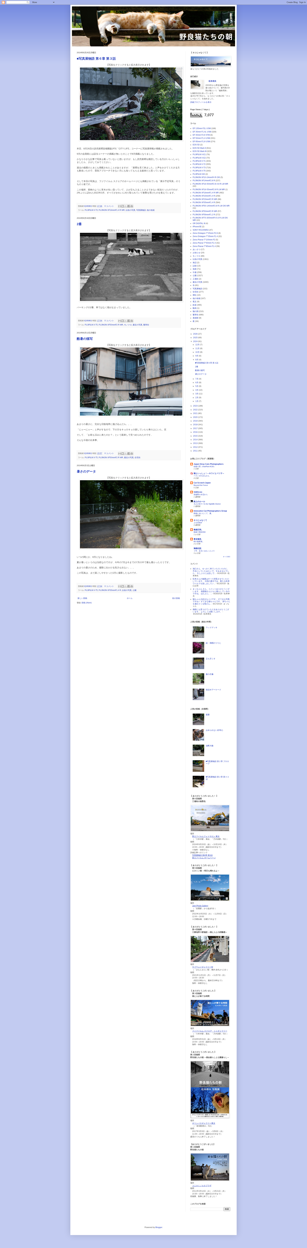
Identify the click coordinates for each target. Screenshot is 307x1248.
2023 (195, 406)
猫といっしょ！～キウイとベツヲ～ (209, 473)
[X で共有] (125, 206)
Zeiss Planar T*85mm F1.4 (204, 246)
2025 (195, 337)
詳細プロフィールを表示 (200, 102)
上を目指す (198, 523)
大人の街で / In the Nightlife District (207, 504)
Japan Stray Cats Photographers (209, 464)
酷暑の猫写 (85, 338)
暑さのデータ (86, 471)
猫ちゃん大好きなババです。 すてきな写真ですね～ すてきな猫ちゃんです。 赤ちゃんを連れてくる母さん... (211, 601)
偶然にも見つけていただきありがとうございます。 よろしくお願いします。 (211, 610)
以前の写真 (130, 210)
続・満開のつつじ (213, 643)
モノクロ (128, 325)
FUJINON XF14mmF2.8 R (204, 180)
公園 (134, 590)
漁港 (195, 269)
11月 (197, 348)
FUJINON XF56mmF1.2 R (204, 214)
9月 (197, 356)
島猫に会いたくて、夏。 (203, 513)
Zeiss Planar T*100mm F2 (204, 240)
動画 (195, 308)
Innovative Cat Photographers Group (210, 511)
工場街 (195, 279)
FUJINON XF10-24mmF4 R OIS (206, 177)
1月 (197, 401)
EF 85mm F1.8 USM (201, 141)
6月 (197, 382)
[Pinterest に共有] (131, 206)
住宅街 (137, 457)
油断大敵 (209, 746)
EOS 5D (196, 145)
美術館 (195, 318)
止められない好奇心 (214, 730)
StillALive (198, 492)
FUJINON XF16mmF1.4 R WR (112, 210)
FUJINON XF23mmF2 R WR (205, 199)
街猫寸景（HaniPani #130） (204, 466)
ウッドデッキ (211, 627)
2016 (195, 432)
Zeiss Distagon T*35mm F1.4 (205, 236)
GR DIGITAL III (199, 223)
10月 (197, 352)
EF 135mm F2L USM (202, 128)
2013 (195, 443)
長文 (195, 301)
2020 (195, 417)
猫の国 (195, 311)
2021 (195, 413)
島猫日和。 (198, 530)
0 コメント (109, 206)
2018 (195, 424)
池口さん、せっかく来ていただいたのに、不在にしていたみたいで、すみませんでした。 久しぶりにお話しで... (211, 571)
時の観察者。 (199, 541)
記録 (195, 266)
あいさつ (196, 249)
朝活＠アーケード (213, 690)
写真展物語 (141, 210)
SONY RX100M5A (201, 230)
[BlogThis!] (122, 206)
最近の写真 (137, 325)
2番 (79, 224)
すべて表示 (226, 556)
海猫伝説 (197, 548)
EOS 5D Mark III (199, 151)
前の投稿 (176, 598)
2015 (195, 436)
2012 (195, 447)
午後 (195, 272)
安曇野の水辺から (201, 494)
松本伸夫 (88, 206)
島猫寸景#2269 (199, 532)
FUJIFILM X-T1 (199, 161)
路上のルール (199, 501)
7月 (197, 379)
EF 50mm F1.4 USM (201, 138)
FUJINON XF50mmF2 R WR (111, 325)
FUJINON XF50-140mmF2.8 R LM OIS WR (211, 206)
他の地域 (150, 210)
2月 (197, 397)
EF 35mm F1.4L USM (202, 132)
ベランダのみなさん (201, 476)
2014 (195, 439)
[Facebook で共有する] (128, 206)
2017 (195, 428)
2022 (195, 410)
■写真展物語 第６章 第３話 (96, 58)
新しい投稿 (82, 598)
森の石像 (209, 674)
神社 (195, 295)
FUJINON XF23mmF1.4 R (204, 196)
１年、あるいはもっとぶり (204, 551)
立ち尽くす (210, 659)
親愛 (208, 715)
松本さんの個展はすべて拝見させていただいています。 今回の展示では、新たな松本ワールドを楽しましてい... (211, 581)
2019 (195, 421)
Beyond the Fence (201, 485)
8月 (197, 360)
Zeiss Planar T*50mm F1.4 (204, 243)
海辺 (195, 262)
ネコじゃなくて (200, 520)
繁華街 (146, 325)
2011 (195, 451)
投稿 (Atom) (87, 603)
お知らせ (196, 253)
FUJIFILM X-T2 (199, 164)
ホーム (130, 598)
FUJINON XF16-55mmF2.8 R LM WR (209, 189)
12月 (197, 345)
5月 (197, 386)
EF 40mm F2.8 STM (201, 135)
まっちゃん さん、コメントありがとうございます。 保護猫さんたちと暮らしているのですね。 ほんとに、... (211, 591)
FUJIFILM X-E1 (199, 154)
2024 (195, 341)
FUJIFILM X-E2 (199, 158)
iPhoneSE (197, 226)
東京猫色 (197, 539)
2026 (195, 334)
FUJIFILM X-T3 (91, 210)
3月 (197, 394)
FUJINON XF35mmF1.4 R (110, 590)
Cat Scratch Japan (202, 483)
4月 (197, 390)
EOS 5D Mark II (199, 148)
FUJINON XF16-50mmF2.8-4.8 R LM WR (210, 184)
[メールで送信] (119, 206)
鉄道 (195, 305)
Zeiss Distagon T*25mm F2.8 (205, 233)
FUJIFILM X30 (199, 174)
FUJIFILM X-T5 (91, 325)
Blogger (158, 1227)
